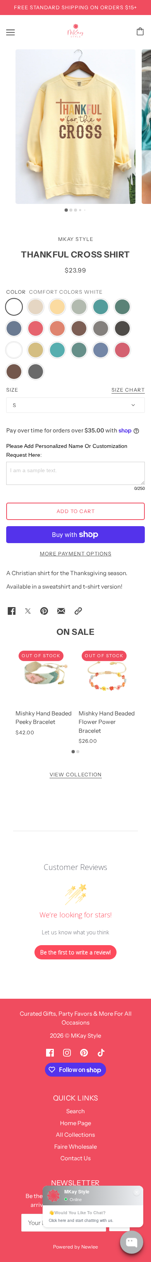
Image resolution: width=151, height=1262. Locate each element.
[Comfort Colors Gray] (100, 328)
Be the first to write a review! (75, 952)
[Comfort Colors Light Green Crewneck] (79, 350)
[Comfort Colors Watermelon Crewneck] (122, 350)
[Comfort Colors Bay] (79, 307)
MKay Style (75, 239)
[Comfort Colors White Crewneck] (14, 350)
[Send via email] (61, 611)
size (12, 390)
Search (75, 1111)
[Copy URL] (78, 611)
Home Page (75, 1123)
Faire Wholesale (75, 1146)
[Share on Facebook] (11, 611)
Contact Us (75, 1158)
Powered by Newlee (75, 1247)
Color (16, 292)
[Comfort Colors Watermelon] (35, 328)
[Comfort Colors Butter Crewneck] (35, 350)
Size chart (128, 390)
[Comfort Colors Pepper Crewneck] (35, 371)
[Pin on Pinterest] (44, 611)
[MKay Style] (76, 35)
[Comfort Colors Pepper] (122, 328)
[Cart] (141, 31)
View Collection (76, 774)
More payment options (76, 553)
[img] (49, 1052)
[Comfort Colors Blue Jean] (14, 328)
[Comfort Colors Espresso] (79, 328)
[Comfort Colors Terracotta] (57, 328)
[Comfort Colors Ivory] (35, 307)
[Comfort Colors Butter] (57, 307)
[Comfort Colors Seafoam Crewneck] (57, 350)
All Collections (75, 1134)
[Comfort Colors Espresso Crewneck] (14, 371)
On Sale (76, 632)
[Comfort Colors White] (14, 307)
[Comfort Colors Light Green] (122, 307)
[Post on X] (28, 611)
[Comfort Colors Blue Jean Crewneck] (100, 350)
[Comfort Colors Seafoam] (100, 307)
